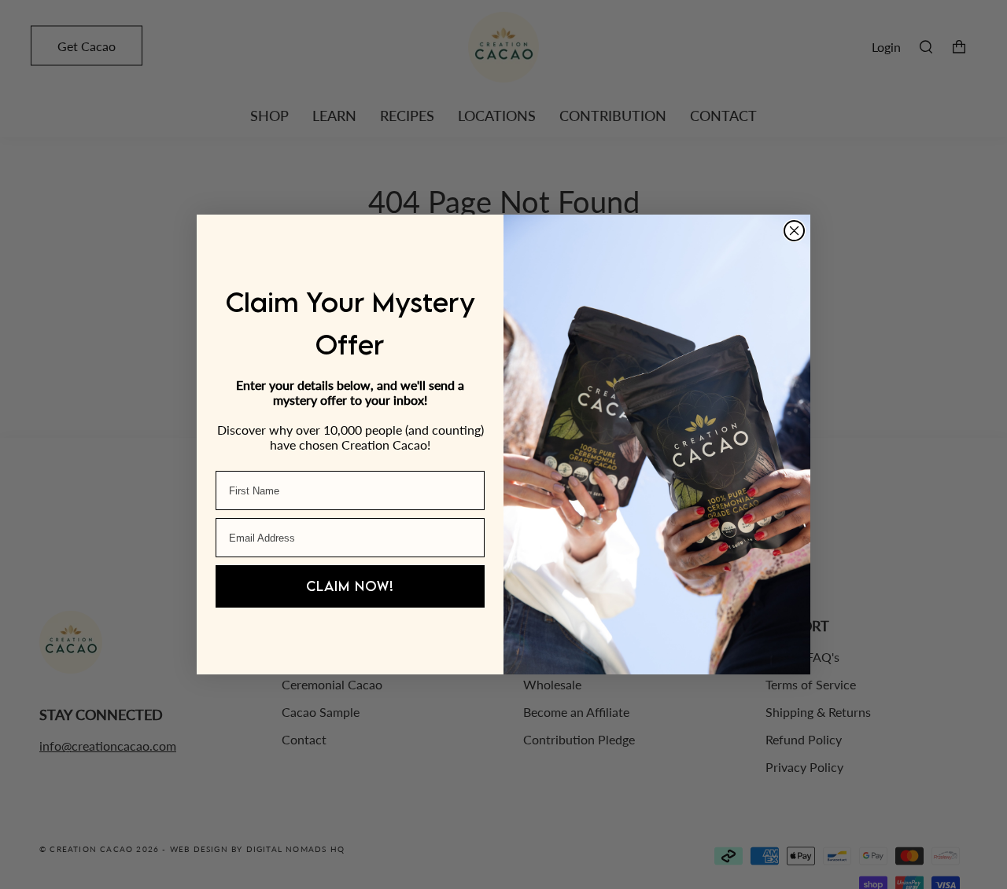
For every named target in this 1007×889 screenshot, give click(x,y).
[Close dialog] (794, 231)
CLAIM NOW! (350, 586)
